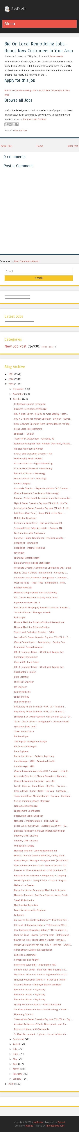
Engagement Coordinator (27, 810)
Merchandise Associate (26, 905)
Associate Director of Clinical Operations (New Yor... (41, 776)
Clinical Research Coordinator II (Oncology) (36, 493)
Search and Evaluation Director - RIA (33, 453)
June (15, 1054)
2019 (11, 384)
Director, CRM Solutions (26, 835)
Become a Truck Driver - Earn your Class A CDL (38, 523)
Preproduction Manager (26, 806)
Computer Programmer (26, 657)
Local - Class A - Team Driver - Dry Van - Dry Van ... (40, 786)
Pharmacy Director (23, 1014)
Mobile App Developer (25, 518)
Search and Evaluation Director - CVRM (34, 632)
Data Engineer (21, 751)
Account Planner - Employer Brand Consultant (37, 984)
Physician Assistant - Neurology (30, 478)
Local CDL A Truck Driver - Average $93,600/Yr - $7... (41, 825)
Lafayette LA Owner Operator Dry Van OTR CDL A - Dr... (42, 508)
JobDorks (18, 8)
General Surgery (22, 483)
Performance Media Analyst (28, 458)
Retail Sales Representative (28, 428)
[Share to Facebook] (17, 124)
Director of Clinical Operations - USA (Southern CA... (41, 870)
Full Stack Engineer (24, 681)
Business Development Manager (30, 409)
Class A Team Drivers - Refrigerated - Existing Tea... (40, 642)
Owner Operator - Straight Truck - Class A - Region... (41, 880)
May (15, 1059)
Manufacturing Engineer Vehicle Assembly (35, 592)
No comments (56, 56)
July (15, 1049)
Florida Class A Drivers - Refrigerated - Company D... (41, 572)
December (18, 389)
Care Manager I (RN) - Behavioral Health (34, 761)
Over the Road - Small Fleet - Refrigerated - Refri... (40, 582)
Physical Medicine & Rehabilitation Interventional (39, 622)
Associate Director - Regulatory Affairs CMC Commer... (42, 488)
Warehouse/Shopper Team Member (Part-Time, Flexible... (43, 443)
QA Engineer (20, 687)
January (17, 1078)
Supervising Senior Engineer (28, 815)
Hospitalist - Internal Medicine (29, 547)
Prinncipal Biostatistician (26, 558)
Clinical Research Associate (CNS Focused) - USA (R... (41, 771)
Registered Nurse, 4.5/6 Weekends (31, 1029)
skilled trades (47, 347)
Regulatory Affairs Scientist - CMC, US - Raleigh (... (40, 706)
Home (40, 146)
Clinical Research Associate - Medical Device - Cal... (41, 865)
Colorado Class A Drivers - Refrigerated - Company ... (41, 577)
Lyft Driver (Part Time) (25, 726)
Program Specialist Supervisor (29, 533)
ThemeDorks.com (55, 1125)
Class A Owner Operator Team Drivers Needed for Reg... (42, 424)
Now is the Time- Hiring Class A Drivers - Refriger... (40, 940)
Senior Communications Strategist (32, 801)
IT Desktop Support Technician (30, 404)
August (16, 1044)
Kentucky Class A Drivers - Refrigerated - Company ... (41, 875)
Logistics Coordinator (25, 954)
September (18, 1039)
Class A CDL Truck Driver (26, 662)
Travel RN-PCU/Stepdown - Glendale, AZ (34, 438)
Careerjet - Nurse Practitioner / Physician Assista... (39, 538)
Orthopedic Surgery (24, 845)
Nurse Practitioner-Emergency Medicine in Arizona (39, 890)
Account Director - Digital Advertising (33, 463)
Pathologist (20, 617)
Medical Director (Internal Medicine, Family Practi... (40, 855)
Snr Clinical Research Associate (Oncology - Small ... (41, 1009)
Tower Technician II (24, 731)
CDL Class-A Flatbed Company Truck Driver (36, 597)
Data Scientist (21, 677)
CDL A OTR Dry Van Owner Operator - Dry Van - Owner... (42, 418)
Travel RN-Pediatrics (24, 900)
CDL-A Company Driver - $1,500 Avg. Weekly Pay (39, 652)
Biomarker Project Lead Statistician (32, 562)
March (16, 1069)
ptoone (29, 1125)
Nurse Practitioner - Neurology (29, 473)
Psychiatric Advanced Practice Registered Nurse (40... (41, 974)
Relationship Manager (25, 746)
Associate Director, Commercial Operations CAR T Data (42, 567)
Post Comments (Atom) (26, 261)
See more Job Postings (34, 119)
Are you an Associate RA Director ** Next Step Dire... (41, 920)
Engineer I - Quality (24, 433)
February (17, 1073)
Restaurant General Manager (28, 647)
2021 (11, 374)
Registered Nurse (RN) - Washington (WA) (35, 964)
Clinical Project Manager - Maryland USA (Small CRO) (41, 860)
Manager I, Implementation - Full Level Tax (36, 821)
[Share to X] (13, 124)
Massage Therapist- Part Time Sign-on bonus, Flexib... (41, 895)
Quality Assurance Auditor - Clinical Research (37, 1004)
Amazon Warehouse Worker (28, 448)
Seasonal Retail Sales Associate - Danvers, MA (38, 528)
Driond (61, 1122)
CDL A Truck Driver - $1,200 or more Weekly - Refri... (41, 413)
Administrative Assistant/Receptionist (33, 949)
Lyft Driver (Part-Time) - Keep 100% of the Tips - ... (40, 513)
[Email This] (6, 124)
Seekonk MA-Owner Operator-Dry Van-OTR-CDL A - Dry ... (43, 1019)
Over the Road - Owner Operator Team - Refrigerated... (42, 935)
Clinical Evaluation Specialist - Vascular (34, 781)
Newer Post (6, 146)
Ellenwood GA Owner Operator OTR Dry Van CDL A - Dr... (43, 716)
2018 (11, 1084)
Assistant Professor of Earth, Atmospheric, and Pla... (40, 1024)
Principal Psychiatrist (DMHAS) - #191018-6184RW (39, 979)
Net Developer (21, 736)
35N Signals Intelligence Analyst (30, 741)
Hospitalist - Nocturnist (26, 543)
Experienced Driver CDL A (27, 602)
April (15, 1064)
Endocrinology (21, 696)
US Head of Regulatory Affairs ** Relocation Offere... (41, 925)
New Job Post (20, 130)
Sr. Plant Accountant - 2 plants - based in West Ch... (40, 1034)
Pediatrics (19, 915)
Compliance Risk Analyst (26, 959)
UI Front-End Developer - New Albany (33, 468)
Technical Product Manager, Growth (32, 612)
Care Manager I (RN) (24, 766)
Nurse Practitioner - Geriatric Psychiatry (34, 756)
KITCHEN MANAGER (23, 587)
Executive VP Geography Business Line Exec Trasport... (42, 607)
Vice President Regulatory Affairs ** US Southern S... (41, 930)
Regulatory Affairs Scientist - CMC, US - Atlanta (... (39, 711)
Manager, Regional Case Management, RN (35, 850)
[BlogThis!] (10, 124)
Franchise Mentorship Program (30, 910)
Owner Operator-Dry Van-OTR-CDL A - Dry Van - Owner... (43, 944)
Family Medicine (22, 691)
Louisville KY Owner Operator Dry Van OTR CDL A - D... (42, 637)
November (18, 394)
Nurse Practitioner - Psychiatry (29, 989)
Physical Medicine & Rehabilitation (32, 627)
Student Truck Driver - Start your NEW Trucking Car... (40, 969)
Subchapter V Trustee (25, 672)
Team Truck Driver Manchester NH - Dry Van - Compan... (42, 796)
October (17, 399)
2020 (11, 379)
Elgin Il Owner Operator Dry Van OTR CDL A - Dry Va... (41, 503)
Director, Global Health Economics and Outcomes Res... (43, 498)
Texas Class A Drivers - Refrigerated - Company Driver (41, 721)
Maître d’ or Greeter (24, 885)
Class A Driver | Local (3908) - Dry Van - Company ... (41, 791)
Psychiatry (19, 552)
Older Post (72, 146)
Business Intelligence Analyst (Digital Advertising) (39, 830)
